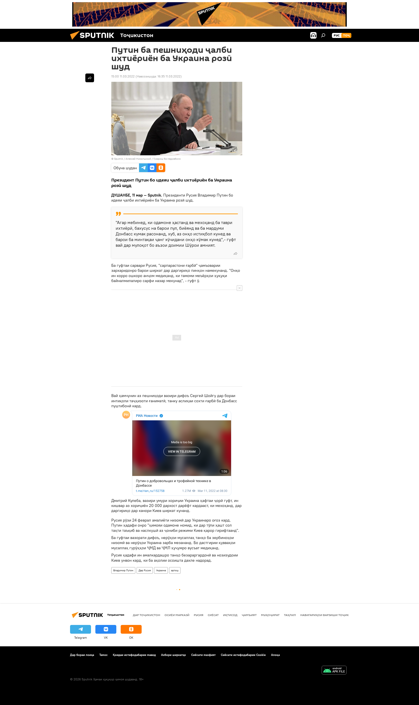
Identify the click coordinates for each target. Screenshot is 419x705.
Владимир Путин (123, 570)
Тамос (103, 655)
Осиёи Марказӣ (177, 615)
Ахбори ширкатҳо (173, 655)
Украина (161, 570)
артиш (175, 570)
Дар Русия (145, 570)
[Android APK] (334, 671)
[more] (235, 253)
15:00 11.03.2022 (123, 76)
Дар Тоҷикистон (146, 615)
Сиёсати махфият (203, 655)
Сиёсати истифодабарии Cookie (243, 655)
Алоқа (275, 655)
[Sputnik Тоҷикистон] (94, 41)
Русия (198, 615)
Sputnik (119, 158)
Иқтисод (230, 615)
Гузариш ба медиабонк (167, 158)
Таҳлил (290, 615)
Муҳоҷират (270, 615)
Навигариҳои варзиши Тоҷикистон (329, 615)
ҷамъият (249, 615)
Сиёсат (213, 615)
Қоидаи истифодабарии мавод (134, 655)
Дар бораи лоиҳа (82, 655)
